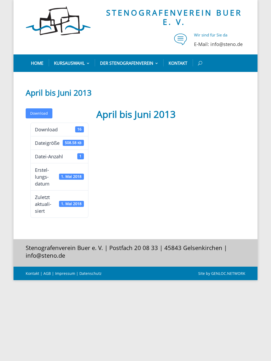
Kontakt (178, 63)
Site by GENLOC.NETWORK (221, 273)
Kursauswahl (69, 63)
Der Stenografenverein (126, 63)
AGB (47, 273)
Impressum (65, 273)
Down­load (39, 113)
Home (37, 63)
